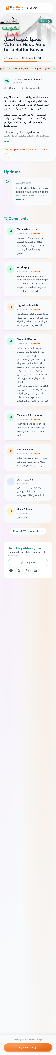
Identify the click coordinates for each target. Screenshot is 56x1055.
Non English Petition (15, 150)
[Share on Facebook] (11, 570)
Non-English (11, 21)
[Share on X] (19, 570)
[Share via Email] (35, 570)
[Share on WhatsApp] (27, 570)
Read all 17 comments (28, 531)
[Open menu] (48, 8)
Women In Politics (39, 150)
